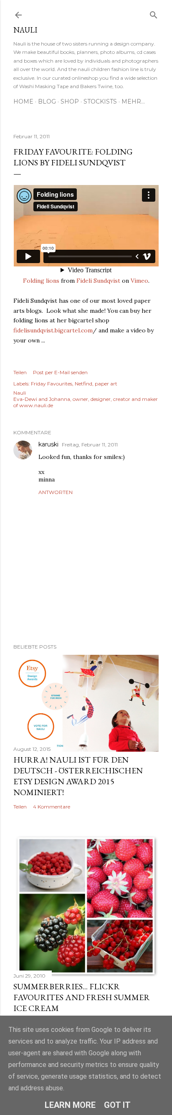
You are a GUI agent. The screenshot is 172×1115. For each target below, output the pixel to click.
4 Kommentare (51, 806)
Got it (117, 1105)
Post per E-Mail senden (60, 372)
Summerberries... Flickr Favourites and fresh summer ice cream (81, 997)
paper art (106, 383)
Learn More (70, 1105)
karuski (48, 444)
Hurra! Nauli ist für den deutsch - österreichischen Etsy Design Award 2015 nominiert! (78, 776)
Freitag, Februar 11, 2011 (90, 444)
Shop (70, 101)
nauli (25, 30)
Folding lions (41, 280)
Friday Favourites (51, 383)
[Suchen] (154, 13)
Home (23, 101)
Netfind (83, 383)
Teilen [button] (20, 372)
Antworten (55, 492)
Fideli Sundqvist (98, 280)
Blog (47, 101)
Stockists (100, 101)
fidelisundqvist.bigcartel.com (53, 330)
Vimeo (139, 280)
